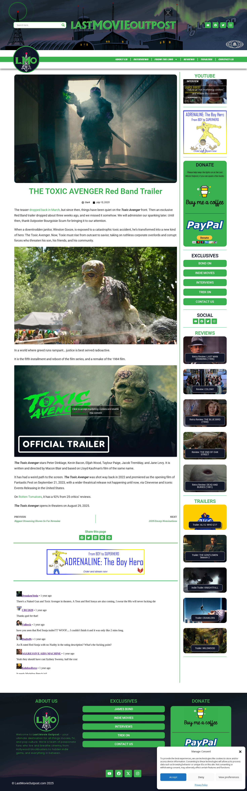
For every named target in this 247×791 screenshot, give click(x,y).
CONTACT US (226, 59)
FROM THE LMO (164, 59)
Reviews (205, 333)
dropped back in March (44, 210)
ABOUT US (121, 59)
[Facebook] (215, 25)
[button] (240, 751)
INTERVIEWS (141, 59)
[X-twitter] (128, 773)
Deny (201, 777)
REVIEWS (189, 59)
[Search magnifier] (63, 25)
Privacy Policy (201, 784)
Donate (205, 165)
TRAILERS (206, 59)
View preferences (229, 777)
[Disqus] (95, 632)
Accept (173, 777)
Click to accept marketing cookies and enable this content (95, 411)
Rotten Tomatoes (30, 497)
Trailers (205, 501)
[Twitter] (223, 25)
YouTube (205, 76)
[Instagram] (231, 25)
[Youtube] (208, 25)
